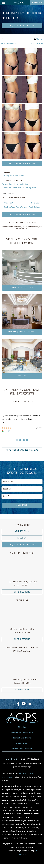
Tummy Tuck (8, 184)
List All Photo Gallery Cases (22, 223)
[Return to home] (22, 718)
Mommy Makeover (22, 184)
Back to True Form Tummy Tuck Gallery (22, 207)
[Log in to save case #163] (3, 39)
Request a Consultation (22, 163)
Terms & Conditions (22, 738)
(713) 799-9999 (22, 531)
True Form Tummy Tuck (13, 188)
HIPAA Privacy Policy (22, 749)
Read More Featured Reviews (22, 450)
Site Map (22, 727)
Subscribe (22, 505)
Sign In (39, 39)
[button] (11, 43)
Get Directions (22, 592)
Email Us (22, 538)
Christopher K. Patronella (13, 176)
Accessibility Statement (22, 733)
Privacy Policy (22, 743)
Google (8, 431)
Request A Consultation (22, 545)
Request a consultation (22, 26)
